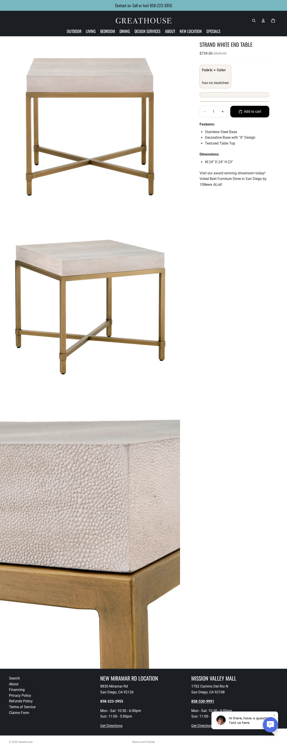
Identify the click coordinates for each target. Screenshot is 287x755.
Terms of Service (22, 707)
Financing (17, 690)
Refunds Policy (21, 701)
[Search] (254, 21)
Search (14, 678)
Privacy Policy (20, 695)
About (13, 684)
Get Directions (111, 726)
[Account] (263, 21)
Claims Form (19, 713)
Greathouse (26, 742)
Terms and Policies (143, 742)
